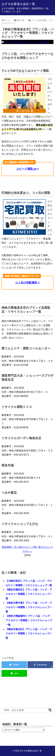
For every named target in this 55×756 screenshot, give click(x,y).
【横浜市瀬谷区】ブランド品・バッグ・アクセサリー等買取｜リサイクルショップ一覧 (29, 594)
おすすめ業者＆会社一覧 (18, 4)
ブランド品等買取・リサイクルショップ (22, 42)
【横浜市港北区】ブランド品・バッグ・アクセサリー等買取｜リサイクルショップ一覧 (29, 633)
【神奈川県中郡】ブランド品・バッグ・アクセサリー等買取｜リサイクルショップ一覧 (29, 607)
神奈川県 (45, 42)
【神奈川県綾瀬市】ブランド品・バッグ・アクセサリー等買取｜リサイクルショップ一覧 (29, 620)
